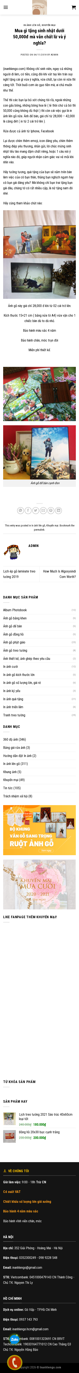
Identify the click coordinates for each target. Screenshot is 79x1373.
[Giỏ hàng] (74, 7)
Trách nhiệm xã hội (15, 796)
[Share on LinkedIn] (58, 510)
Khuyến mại (10, 780)
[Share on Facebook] (28, 510)
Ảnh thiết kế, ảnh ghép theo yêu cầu (26, 659)
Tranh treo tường (14, 715)
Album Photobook (15, 610)
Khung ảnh (10, 772)
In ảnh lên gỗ (11, 764)
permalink (39, 529)
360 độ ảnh (10, 739)
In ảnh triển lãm (13, 707)
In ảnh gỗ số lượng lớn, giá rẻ (22, 683)
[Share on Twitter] (35, 510)
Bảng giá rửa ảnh (14, 748)
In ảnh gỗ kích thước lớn (19, 675)
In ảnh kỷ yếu (11, 691)
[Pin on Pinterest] (50, 510)
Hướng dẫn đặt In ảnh (17, 756)
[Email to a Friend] (43, 510)
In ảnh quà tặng (13, 699)
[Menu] (5, 7)
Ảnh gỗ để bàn (12, 626)
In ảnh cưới (10, 667)
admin (54, 54)
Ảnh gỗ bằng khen (15, 618)
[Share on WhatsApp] (20, 510)
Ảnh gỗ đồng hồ (13, 634)
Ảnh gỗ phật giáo (14, 642)
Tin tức (8, 788)
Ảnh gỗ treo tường (15, 650)
